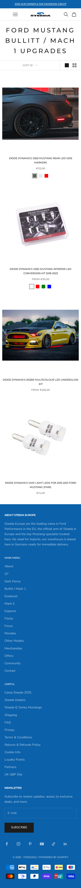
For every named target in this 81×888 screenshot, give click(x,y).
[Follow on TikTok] (53, 844)
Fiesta (8, 618)
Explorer (10, 611)
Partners (10, 767)
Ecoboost (11, 596)
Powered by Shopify (53, 857)
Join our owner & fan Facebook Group (40, 3)
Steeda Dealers (15, 700)
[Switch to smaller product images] (74, 65)
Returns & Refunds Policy (22, 745)
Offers (9, 656)
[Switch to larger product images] (67, 65)
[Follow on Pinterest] (30, 844)
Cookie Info (12, 752)
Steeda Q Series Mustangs (23, 707)
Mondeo (10, 633)
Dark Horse (12, 581)
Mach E (9, 603)
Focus (8, 626)
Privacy (9, 730)
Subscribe (19, 827)
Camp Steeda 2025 (17, 692)
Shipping (10, 715)
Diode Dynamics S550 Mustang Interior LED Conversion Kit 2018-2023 (40, 271)
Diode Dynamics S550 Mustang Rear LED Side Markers (40, 160)
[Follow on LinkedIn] (65, 844)
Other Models (14, 641)
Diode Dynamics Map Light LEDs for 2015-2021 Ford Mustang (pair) (40, 484)
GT (6, 574)
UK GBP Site (13, 774)
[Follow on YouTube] (42, 844)
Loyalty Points (14, 759)
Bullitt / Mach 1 (15, 589)
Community (12, 663)
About (8, 566)
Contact (9, 671)
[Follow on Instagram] (18, 844)
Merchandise (13, 648)
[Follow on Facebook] (6, 844)
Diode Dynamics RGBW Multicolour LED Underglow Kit (40, 381)
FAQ (7, 722)
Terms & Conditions (18, 737)
